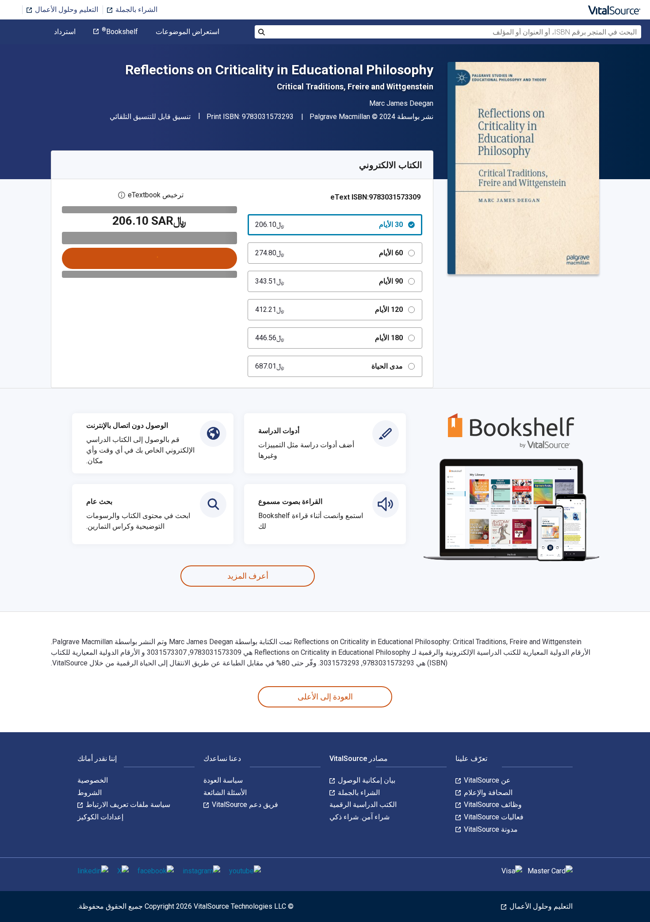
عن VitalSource (486, 780)
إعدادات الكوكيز (100, 817)
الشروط (89, 792)
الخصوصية (92, 780)
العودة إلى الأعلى (325, 696)
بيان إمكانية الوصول (365, 780)
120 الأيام (329, 309)
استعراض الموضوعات (187, 31)
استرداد (65, 31)
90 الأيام (329, 281)
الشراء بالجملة (135, 9)
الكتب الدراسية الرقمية (363, 804)
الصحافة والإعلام (487, 792)
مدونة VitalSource (490, 829)
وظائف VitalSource (492, 804)
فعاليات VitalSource (493, 817)
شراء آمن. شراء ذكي (359, 817)
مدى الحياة (329, 366)
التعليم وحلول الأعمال (65, 9)
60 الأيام (329, 253)
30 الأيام (329, 224)
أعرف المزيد (247, 575)
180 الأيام (329, 338)
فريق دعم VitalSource (244, 804)
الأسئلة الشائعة (225, 792)
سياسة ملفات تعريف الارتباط (127, 804)
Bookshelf (120, 31)
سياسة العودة (223, 780)
